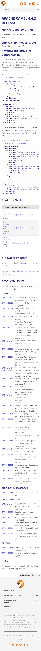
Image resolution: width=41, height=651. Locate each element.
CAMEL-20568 (7, 517)
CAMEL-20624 (7, 357)
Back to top (36, 575)
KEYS (25, 568)
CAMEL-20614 (7, 370)
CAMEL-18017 (7, 478)
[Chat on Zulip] (26, 3)
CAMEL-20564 (7, 528)
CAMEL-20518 (7, 547)
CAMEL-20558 (7, 427)
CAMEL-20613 (7, 378)
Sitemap (20, 639)
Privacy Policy (9, 635)
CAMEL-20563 (7, 419)
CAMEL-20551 (7, 440)
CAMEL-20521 (7, 454)
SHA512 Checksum (27, 215)
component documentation (16, 77)
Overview (9, 590)
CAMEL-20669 (7, 308)
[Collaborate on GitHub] (21, 3)
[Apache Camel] (3, 3)
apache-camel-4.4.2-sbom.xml (6, 224)
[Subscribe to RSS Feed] (38, 3)
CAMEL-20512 (7, 465)
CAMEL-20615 (7, 368)
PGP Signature (16, 215)
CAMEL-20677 (7, 297)
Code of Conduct (26, 635)
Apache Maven (27, 59)
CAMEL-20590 (7, 512)
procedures (6, 568)
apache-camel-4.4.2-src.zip (6, 213)
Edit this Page (25, 575)
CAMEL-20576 (7, 413)
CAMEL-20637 (7, 341)
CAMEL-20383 (7, 553)
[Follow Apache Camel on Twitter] (30, 3)
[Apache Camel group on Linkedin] (34, 3)
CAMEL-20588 (7, 395)
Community (10, 600)
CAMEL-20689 (7, 492)
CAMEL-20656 (7, 327)
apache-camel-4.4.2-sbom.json (6, 239)
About (7, 605)
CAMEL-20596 (7, 504)
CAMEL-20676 (7, 303)
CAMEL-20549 (7, 449)
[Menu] (37, 9)
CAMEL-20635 (7, 349)
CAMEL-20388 (7, 470)
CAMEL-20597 (7, 386)
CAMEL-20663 (7, 316)
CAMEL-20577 (7, 405)
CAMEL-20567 (7, 523)
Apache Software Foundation (25, 616)
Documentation (12, 595)
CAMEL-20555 (7, 533)
